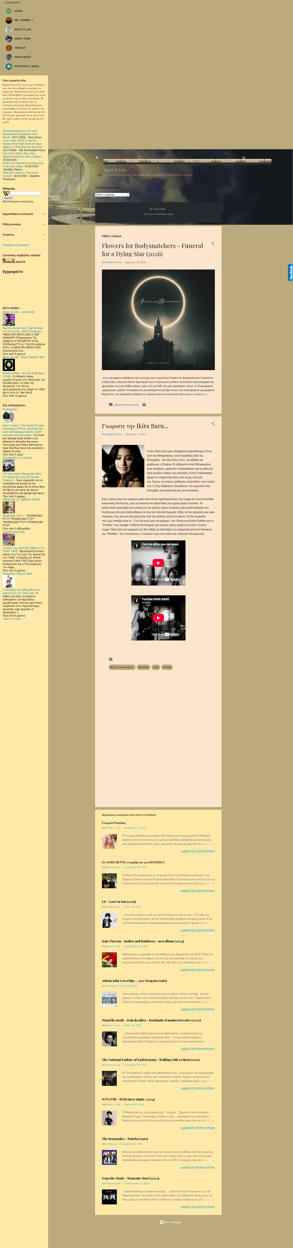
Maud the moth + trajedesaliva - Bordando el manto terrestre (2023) (151, 1020)
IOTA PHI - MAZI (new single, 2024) (128, 1099)
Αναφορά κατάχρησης (16, 245)
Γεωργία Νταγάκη (113, 823)
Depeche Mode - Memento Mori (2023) (130, 1178)
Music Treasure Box (162, 161)
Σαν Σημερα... (133, 161)
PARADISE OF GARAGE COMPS (21, 499)
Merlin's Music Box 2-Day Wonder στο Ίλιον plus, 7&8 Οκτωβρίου (23, 330)
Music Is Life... (116, 169)
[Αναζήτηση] (244, 158)
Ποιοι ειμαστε (228, 161)
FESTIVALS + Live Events (197, 161)
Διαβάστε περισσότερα (198, 851)
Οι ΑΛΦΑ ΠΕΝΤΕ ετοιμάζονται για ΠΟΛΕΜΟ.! (133, 862)
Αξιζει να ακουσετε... (122, 667)
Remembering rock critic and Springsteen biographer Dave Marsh (20, 134)
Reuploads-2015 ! (13, 515)
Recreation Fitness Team (17, 573)
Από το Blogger (173, 1222)
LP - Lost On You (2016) (119, 902)
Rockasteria (10, 409)
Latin (156, 667)
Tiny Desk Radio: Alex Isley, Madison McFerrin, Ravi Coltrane (22, 155)
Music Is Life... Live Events (19, 312)
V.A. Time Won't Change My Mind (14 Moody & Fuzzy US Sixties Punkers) (22, 477)
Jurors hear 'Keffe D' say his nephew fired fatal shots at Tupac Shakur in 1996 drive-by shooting (22, 144)
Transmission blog (14, 531)
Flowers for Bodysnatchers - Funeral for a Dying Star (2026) (152, 249)
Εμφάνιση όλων (12, 618)
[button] (213, 244)
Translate (122, 198)
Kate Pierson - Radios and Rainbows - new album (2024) (143, 941)
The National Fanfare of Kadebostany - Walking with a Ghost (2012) (151, 1060)
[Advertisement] (101, 23)
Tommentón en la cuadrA (17, 457)
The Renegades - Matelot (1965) (125, 1139)
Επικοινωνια (252, 161)
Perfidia (167, 667)
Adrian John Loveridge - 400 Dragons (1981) (134, 981)
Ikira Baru (143, 667)
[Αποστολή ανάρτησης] (144, 405)
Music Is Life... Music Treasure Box (23, 357)
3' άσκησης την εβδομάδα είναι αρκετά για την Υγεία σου (22, 591)
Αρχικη (112, 161)
